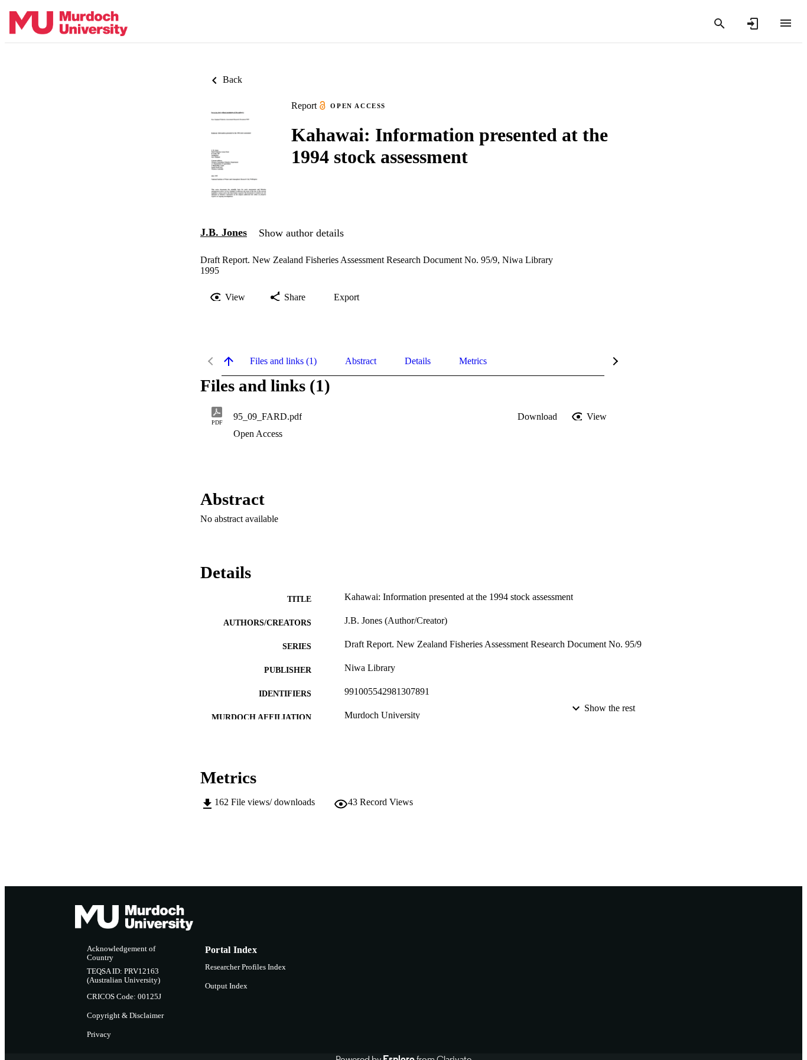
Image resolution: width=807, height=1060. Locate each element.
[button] (537, 417)
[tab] (283, 361)
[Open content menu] (786, 23)
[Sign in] (752, 23)
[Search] (719, 23)
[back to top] (229, 361)
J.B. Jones (223, 232)
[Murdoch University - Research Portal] (68, 24)
